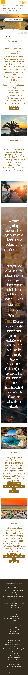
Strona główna (7, 29)
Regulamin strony (14, 655)
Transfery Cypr (14, 601)
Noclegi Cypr (14, 614)
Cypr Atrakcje (14, 631)
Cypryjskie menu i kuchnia (14, 642)
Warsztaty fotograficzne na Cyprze (14, 646)
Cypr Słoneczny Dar (14, 629)
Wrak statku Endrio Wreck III (15, 487)
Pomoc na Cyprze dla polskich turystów (14, 649)
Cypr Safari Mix (14, 594)
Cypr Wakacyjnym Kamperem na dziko (14, 596)
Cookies (14, 651)
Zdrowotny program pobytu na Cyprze (14, 585)
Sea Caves (14, 491)
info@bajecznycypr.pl (11, 10)
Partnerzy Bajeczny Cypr (14, 666)
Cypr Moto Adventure (14, 588)
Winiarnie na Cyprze (14, 662)
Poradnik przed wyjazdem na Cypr (14, 644)
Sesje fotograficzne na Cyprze (14, 607)
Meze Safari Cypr (14, 599)
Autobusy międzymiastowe (14, 609)
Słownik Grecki (14, 616)
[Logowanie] (7, 13)
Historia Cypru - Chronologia (14, 625)
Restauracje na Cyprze (14, 660)
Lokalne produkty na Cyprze (14, 583)
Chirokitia (14, 108)
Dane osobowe (14, 653)
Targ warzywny (14, 627)
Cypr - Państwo (14, 623)
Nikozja (14, 612)
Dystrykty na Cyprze (14, 636)
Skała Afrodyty (14, 484)
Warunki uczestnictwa (14, 657)
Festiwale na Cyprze (14, 633)
